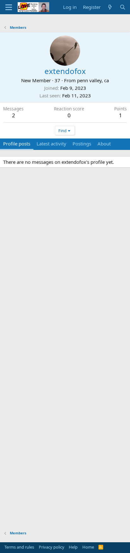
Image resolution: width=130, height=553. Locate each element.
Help (73, 547)
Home (88, 547)
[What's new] (110, 7)
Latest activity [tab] (51, 143)
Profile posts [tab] (16, 143)
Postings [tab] (82, 143)
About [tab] (104, 143)
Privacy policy (51, 547)
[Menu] (8, 7)
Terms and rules (19, 547)
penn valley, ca (93, 80)
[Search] (122, 7)
